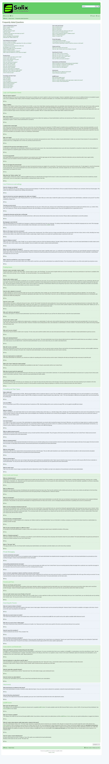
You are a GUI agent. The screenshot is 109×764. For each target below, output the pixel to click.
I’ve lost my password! (8, 34)
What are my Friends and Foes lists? (60, 47)
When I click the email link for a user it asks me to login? (14, 52)
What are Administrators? (57, 26)
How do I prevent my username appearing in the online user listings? (17, 43)
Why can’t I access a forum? (9, 64)
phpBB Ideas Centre (65, 716)
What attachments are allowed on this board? (61, 71)
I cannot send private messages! (59, 40)
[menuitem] (11, 16)
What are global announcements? (10, 82)
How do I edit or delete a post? (9, 58)
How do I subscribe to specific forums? (60, 65)
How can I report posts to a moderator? (11, 68)
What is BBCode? (6, 77)
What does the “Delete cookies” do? (10, 37)
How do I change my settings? (9, 41)
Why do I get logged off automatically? (11, 36)
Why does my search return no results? (60, 54)
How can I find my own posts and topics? (60, 58)
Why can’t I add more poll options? (10, 62)
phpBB (48, 225)
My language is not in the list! (9, 47)
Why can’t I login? (6, 32)
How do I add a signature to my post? (11, 59)
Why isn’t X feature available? (58, 78)
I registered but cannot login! (9, 30)
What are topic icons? (7, 87)
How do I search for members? (58, 57)
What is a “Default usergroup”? (58, 34)
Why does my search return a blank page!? (61, 56)
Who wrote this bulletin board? (58, 77)
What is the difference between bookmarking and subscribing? (65, 63)
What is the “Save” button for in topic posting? (12, 69)
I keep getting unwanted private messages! (61, 41)
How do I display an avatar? (9, 49)
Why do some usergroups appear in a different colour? (63, 33)
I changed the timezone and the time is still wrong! (13, 45)
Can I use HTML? (7, 78)
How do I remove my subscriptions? (59, 67)
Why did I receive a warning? (9, 67)
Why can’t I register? (7, 29)
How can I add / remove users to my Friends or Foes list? (64, 49)
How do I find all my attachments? (59, 72)
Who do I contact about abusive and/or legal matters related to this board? (67, 80)
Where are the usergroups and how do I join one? (62, 30)
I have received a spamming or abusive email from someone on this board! (67, 43)
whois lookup (6, 725)
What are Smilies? (7, 79)
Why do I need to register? (8, 26)
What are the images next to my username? (12, 48)
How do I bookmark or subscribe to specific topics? (63, 64)
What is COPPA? (6, 28)
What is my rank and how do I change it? (11, 51)
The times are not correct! (8, 44)
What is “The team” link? (57, 36)
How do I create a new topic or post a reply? (12, 56)
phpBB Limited (41, 707)
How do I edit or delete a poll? (9, 63)
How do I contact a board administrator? (60, 81)
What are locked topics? (8, 86)
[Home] (16, 8)
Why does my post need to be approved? (11, 71)
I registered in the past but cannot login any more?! (13, 33)
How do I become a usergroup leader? (60, 32)
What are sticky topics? (8, 84)
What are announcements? (8, 83)
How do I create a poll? (8, 60)
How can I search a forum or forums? (60, 53)
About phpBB (6, 708)
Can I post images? (7, 81)
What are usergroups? (57, 29)
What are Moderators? (57, 28)
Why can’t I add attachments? (9, 66)
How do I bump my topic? (8, 72)
